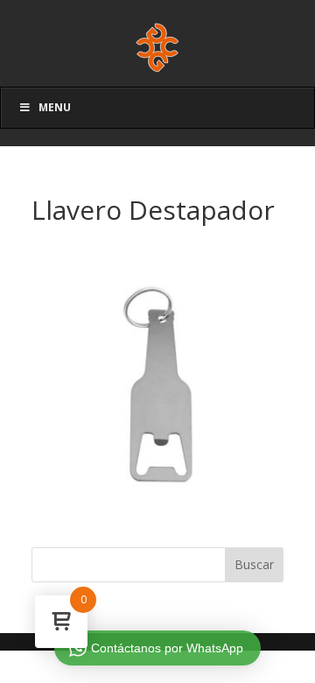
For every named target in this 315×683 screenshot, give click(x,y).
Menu (54, 107)
